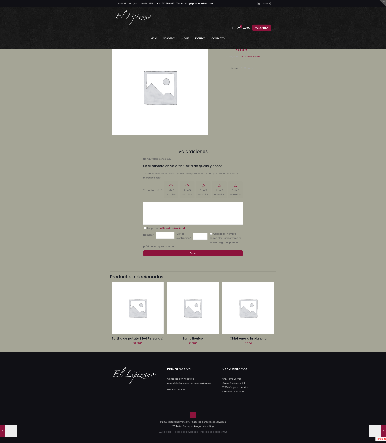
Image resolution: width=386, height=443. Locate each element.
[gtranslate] (264, 3)
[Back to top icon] (193, 415)
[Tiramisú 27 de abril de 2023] (377, 431)
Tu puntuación (152, 190)
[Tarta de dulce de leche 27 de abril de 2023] (8, 431)
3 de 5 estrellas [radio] (203, 192)
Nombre (148, 234)
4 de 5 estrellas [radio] (219, 192)
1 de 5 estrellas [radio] (171, 192)
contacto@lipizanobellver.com (195, 3)
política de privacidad (172, 228)
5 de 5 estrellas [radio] (235, 192)
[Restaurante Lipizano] (134, 17)
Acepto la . (166, 228)
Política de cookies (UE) (214, 431)
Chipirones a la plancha (248, 338)
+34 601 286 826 (165, 3)
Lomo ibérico (193, 338)
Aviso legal (165, 431)
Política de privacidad (186, 431)
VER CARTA (261, 27)
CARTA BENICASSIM (249, 56)
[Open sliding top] (382, 3)
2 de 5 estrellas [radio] (187, 192)
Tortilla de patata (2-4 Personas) (138, 338)
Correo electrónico (183, 236)
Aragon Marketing (204, 426)
